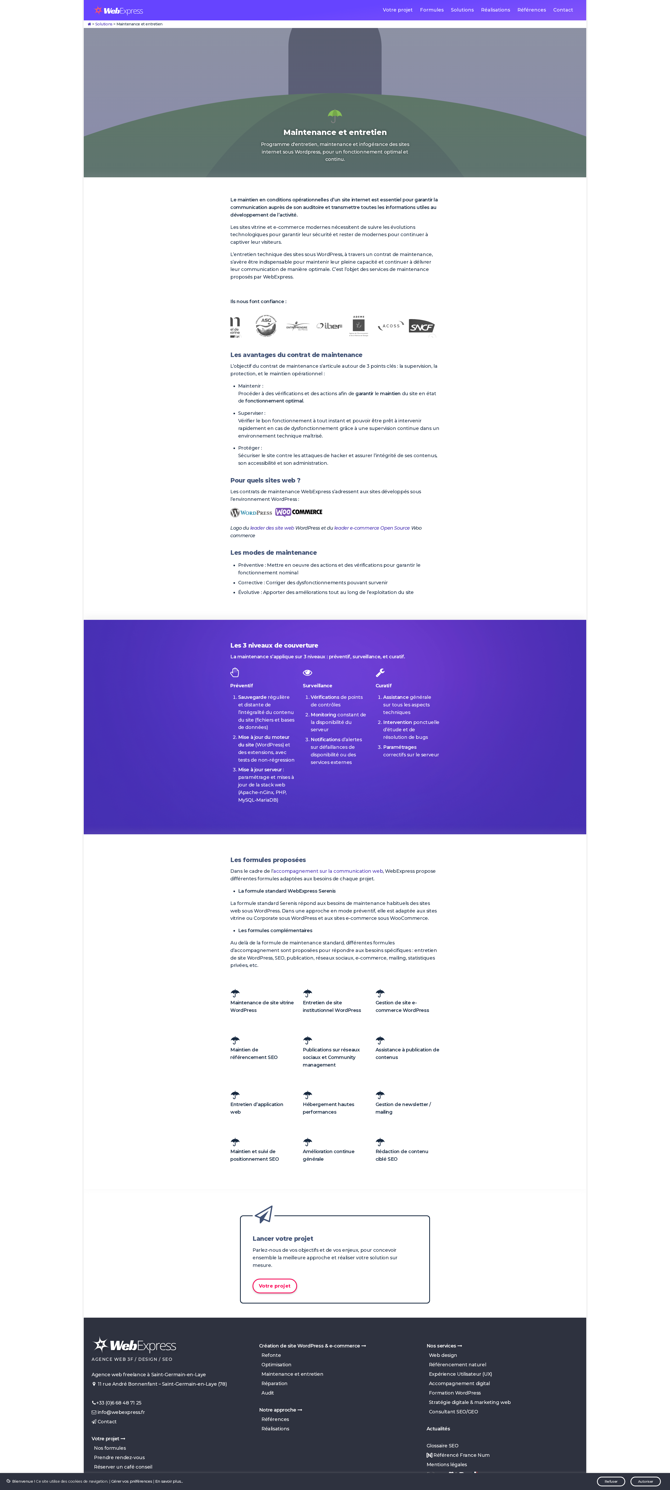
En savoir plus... (169, 1481)
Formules (432, 10)
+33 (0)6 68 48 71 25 (118, 1403)
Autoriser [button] (645, 1481)
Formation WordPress (454, 1393)
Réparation (273, 1383)
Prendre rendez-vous (118, 1457)
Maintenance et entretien (291, 1374)
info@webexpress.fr (120, 1412)
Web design (442, 1355)
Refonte (270, 1355)
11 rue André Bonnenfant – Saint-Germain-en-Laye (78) (161, 1384)
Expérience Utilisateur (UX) (459, 1374)
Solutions (462, 10)
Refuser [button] (611, 1481)
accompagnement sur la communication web (328, 871)
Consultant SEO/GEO (452, 1412)
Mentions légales (447, 1465)
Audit (266, 1393)
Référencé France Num (461, 1455)
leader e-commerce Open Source (372, 528)
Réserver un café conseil (122, 1467)
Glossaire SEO (443, 1446)
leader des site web (272, 528)
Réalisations (495, 10)
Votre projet (398, 10)
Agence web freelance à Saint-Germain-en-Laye (149, 1375)
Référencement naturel (456, 1365)
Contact (563, 10)
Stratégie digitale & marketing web (469, 1402)
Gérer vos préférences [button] (131, 1481)
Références (531, 10)
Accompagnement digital (458, 1383)
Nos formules (109, 1448)
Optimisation (275, 1365)
